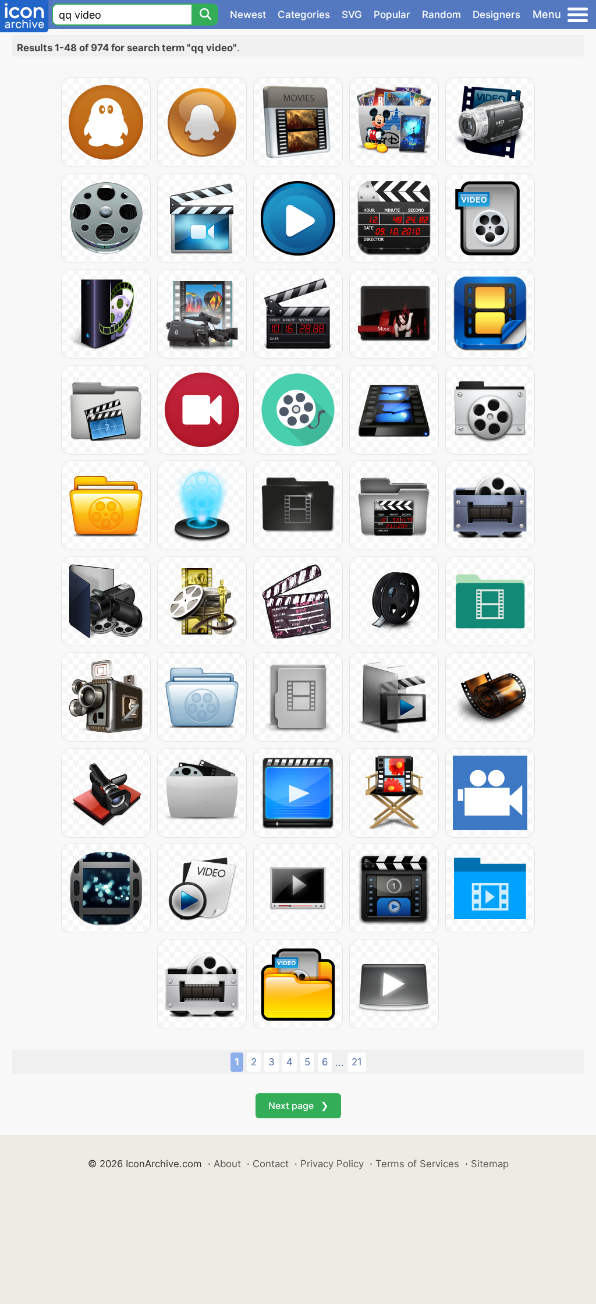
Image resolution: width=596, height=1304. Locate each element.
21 (357, 1062)
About (227, 1164)
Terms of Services (417, 1164)
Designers (496, 14)
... (339, 1062)
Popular (392, 14)
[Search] (204, 14)
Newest (248, 14)
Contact (271, 1164)
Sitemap (490, 1164)
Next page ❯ (298, 1105)
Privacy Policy (332, 1164)
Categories (304, 14)
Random (441, 14)
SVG (352, 14)
